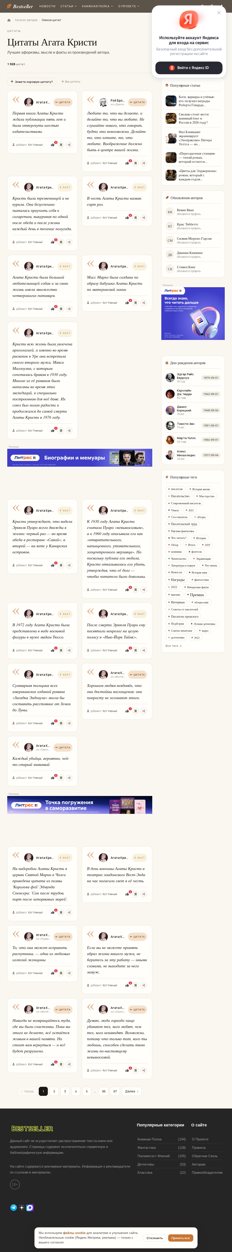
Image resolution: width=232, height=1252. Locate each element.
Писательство (180, 496)
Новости (47, 6)
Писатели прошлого (184, 616)
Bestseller (23, 6)
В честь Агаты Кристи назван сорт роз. (114, 201)
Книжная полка (95, 6)
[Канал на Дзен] (22, 1207)
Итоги (191, 545)
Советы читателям (181, 630)
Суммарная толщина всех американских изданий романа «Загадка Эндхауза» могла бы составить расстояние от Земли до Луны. (41, 697)
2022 (174, 587)
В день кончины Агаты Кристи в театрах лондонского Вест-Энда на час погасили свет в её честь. (116, 874)
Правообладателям (207, 1172)
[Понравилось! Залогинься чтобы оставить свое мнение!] (52, 145)
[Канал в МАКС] (30, 1207)
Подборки (177, 623)
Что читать (211, 565)
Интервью (178, 602)
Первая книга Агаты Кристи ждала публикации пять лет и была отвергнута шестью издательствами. (39, 122)
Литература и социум (183, 565)
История (201, 538)
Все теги (172, 646)
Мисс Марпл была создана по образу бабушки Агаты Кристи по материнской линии (114, 283)
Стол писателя (179, 517)
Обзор (174, 545)
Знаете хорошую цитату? (34, 82)
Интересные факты (198, 587)
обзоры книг (201, 602)
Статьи (67, 6)
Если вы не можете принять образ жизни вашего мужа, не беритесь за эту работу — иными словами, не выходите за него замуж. (117, 960)
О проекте (127, 6)
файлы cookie (74, 1233)
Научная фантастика (182, 531)
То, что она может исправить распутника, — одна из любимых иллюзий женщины (41, 953)
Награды (178, 579)
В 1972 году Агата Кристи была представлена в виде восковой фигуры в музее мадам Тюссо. (41, 631)
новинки (176, 552)
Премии (197, 594)
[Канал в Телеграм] (14, 1207)
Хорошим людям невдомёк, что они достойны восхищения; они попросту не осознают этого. (114, 691)
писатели (177, 489)
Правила (198, 1147)
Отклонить (155, 1238)
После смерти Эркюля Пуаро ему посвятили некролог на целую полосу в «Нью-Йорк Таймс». (116, 631)
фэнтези (196, 552)
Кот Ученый (35, 145)
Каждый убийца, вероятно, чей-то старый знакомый (40, 761)
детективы (177, 637)
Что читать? (178, 538)
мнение (175, 595)
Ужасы (175, 510)
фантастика (201, 580)
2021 (191, 510)
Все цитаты (72, 82)
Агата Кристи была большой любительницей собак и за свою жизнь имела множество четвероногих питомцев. (40, 286)
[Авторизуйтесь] (61, 144)
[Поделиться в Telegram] (69, 144)
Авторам (198, 1164)
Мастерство (207, 496)
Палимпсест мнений (154, 1156)
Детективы (146, 1164)
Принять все (181, 1238)
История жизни (201, 489)
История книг (199, 572)
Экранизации (203, 558)
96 (104, 1091)
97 (115, 1091)
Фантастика (147, 1147)
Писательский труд (184, 524)
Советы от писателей (184, 609)
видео (205, 630)
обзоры (201, 517)
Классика (145, 1172)
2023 (197, 637)
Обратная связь (205, 1156)
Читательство (178, 558)
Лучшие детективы (204, 624)
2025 (207, 545)
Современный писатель (186, 503)
